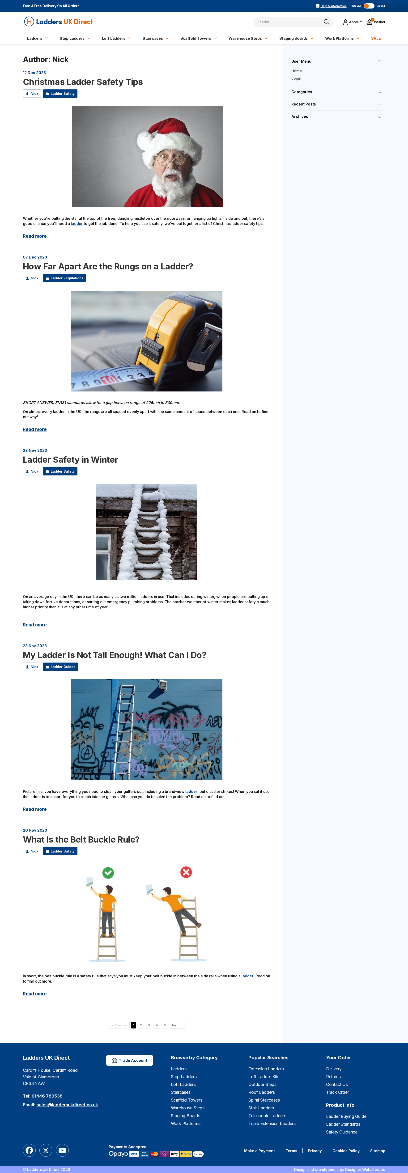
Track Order (337, 1092)
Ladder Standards (343, 1124)
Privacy (315, 1150)
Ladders (34, 38)
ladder (77, 223)
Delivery (334, 1068)
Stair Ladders (261, 1107)
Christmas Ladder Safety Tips (83, 82)
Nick (34, 93)
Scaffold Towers (195, 38)
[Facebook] (29, 1151)
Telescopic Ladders (267, 1115)
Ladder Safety (63, 93)
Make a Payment (259, 1150)
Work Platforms (339, 38)
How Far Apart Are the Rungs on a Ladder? (108, 266)
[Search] (326, 22)
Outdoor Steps (262, 1084)
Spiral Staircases (264, 1100)
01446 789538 (47, 1096)
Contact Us (337, 1084)
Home (296, 71)
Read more (35, 236)
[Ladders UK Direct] (59, 22)
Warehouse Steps (245, 38)
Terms (291, 1150)
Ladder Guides (63, 666)
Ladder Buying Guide (346, 1116)
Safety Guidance (341, 1131)
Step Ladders (72, 38)
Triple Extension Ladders (272, 1123)
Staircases (153, 38)
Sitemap (377, 1150)
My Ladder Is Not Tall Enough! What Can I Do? (115, 655)
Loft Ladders (113, 38)
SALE (376, 38)
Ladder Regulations (67, 278)
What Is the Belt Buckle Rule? (81, 839)
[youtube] (62, 1151)
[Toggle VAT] (369, 6)
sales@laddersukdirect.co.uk (67, 1104)
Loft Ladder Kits (263, 1076)
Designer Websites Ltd (365, 1169)
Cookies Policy (346, 1150)
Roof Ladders (261, 1092)
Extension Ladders (266, 1068)
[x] (45, 1151)
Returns (333, 1076)
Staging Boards (293, 38)
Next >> (177, 1025)
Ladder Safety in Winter (70, 459)
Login (296, 78)
